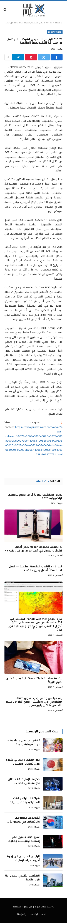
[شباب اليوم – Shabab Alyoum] (33, 10)
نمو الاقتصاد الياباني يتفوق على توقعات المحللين (22, 761)
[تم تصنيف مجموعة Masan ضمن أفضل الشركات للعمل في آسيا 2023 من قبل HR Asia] (33, 526)
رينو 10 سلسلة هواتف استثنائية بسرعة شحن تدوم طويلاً (34, 680)
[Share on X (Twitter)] (44, 57)
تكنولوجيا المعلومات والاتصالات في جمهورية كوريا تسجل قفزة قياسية (24, 821)
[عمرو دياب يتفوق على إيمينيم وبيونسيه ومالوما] (53, 841)
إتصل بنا (21, 914)
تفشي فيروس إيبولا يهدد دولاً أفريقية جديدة (23, 742)
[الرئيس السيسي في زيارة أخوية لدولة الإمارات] (53, 861)
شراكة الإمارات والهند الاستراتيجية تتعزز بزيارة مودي (25, 802)
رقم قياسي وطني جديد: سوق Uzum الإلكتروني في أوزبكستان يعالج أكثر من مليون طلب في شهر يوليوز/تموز (34, 702)
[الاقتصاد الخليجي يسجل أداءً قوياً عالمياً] (53, 880)
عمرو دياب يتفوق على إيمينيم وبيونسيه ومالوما (24, 839)
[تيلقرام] (18, 57)
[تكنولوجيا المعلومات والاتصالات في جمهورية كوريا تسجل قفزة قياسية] (53, 822)
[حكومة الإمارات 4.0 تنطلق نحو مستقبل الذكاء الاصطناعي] (53, 784)
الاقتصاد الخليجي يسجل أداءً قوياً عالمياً (22, 877)
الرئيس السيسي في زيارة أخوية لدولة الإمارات (23, 858)
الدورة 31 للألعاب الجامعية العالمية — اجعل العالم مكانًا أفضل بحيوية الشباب (36, 568)
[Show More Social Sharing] (7, 57)
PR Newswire (54, 32)
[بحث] (5, 10)
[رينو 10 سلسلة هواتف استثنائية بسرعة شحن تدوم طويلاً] (33, 657)
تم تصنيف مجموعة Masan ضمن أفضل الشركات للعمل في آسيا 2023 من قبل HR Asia (33, 548)
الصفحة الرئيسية (38, 914)
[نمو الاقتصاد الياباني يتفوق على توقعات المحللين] (53, 764)
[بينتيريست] (31, 57)
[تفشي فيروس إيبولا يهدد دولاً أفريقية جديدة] (53, 745)
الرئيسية (59, 23)
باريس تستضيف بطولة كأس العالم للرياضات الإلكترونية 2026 (35, 496)
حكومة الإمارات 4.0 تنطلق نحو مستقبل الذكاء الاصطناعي (24, 783)
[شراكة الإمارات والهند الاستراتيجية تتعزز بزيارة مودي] (53, 803)
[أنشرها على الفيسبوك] (57, 57)
